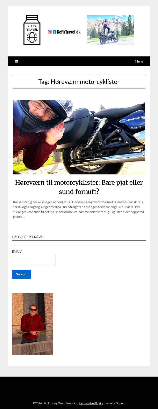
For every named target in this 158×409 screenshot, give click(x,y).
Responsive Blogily (91, 403)
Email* (17, 251)
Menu (139, 61)
